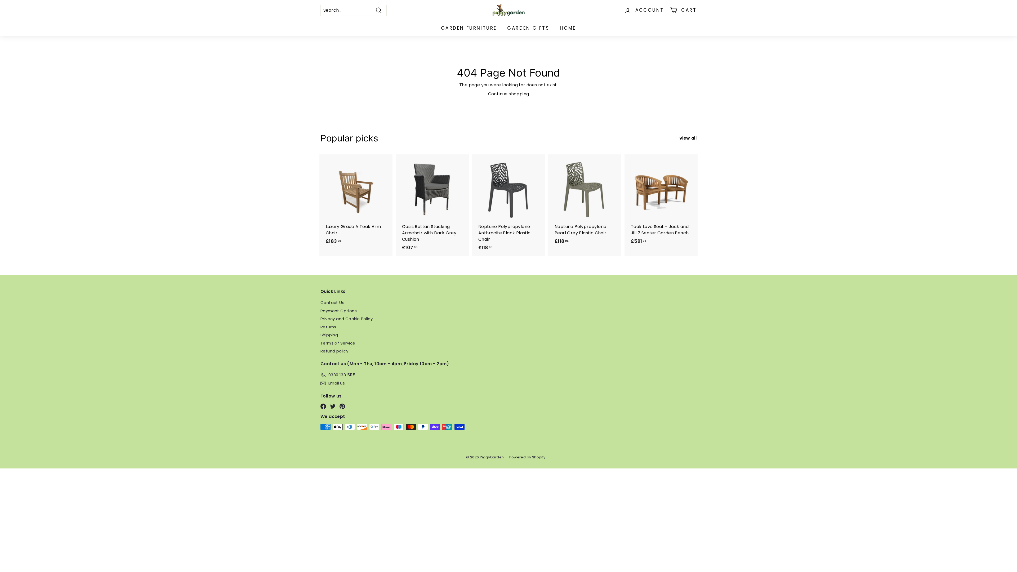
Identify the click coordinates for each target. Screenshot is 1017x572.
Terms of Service (337, 343)
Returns (328, 327)
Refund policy (334, 351)
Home (568, 28)
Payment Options (338, 311)
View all (688, 138)
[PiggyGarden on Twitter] (333, 406)
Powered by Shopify (527, 457)
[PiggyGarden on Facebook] (323, 406)
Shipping (329, 335)
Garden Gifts (528, 28)
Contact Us (332, 302)
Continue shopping (508, 94)
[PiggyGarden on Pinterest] (342, 406)
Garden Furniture (469, 28)
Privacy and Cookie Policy (346, 318)
